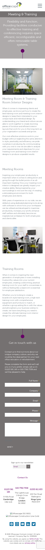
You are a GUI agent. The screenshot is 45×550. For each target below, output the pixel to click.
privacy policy (30, 543)
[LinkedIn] (28, 524)
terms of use (34, 539)
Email (36, 401)
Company (34, 391)
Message (34, 421)
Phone (35, 411)
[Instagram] (17, 524)
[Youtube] (23, 524)
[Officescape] (12, 5)
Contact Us (23, 477)
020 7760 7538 (21, 488)
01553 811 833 (36, 489)
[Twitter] (33, 524)
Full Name (34, 381)
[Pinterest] (12, 524)
